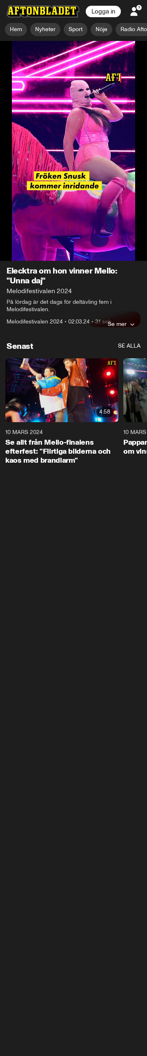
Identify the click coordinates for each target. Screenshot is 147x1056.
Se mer (117, 187)
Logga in (103, 11)
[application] (73, 82)
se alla (129, 209)
